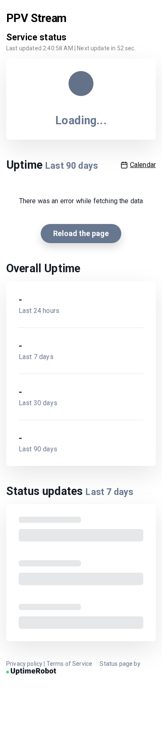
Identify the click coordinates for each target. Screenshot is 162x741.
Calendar (143, 165)
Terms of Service (70, 663)
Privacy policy (24, 663)
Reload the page (81, 233)
